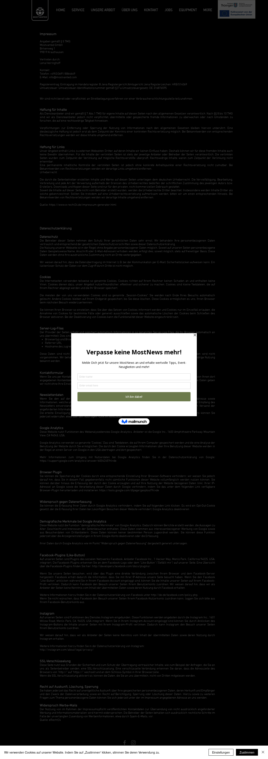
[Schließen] (262, 752)
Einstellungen (221, 752)
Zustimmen (247, 752)
